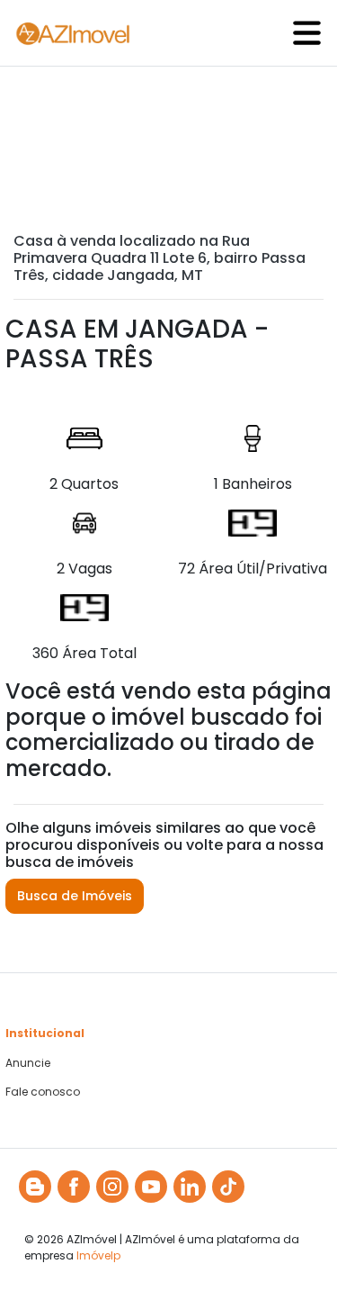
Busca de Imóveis (74, 896)
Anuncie (27, 1063)
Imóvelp (98, 1255)
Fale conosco (42, 1092)
